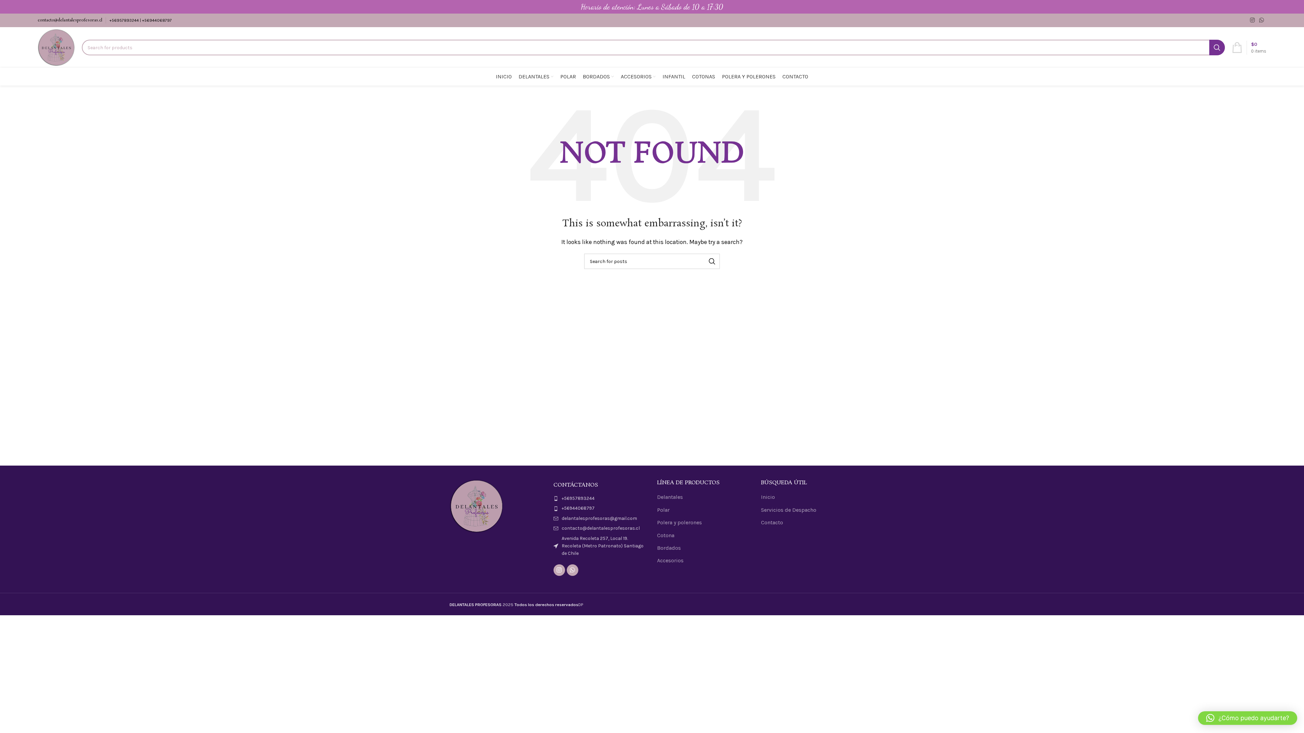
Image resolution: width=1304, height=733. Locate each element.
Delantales (670, 497)
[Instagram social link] (1252, 20)
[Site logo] (56, 47)
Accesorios (670, 560)
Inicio (768, 497)
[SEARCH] (1217, 47)
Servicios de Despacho (788, 510)
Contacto (772, 522)
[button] (1247, 718)
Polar (663, 510)
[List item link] (600, 498)
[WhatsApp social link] (1261, 20)
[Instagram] (559, 570)
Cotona (665, 535)
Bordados (669, 548)
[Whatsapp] (572, 570)
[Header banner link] (652, 7)
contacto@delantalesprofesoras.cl (70, 20)
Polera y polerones (679, 522)
